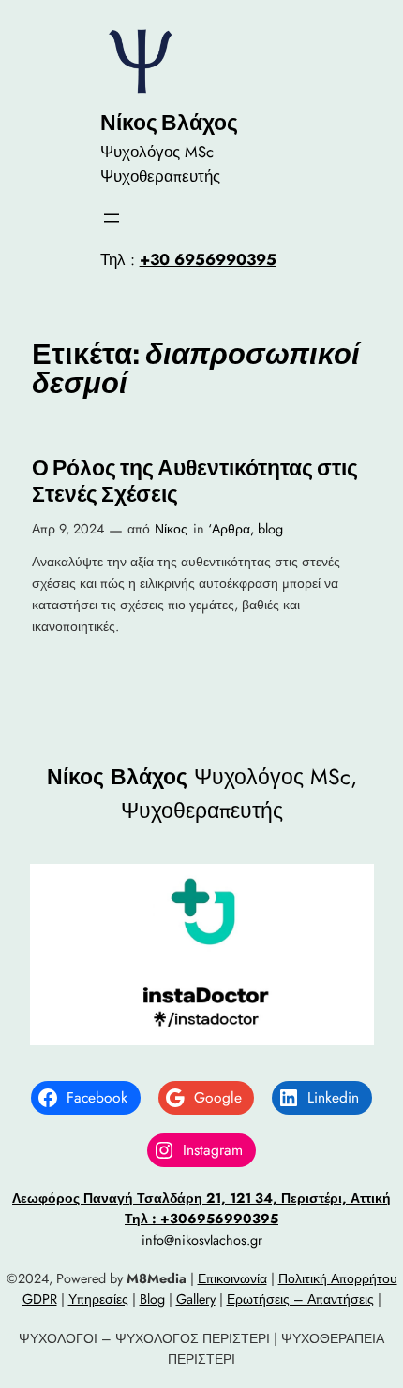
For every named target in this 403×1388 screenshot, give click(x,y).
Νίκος (171, 528)
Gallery (196, 1299)
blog (270, 528)
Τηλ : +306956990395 (201, 1218)
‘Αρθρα (229, 528)
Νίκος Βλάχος (169, 123)
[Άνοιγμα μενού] (111, 218)
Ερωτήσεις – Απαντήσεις (300, 1299)
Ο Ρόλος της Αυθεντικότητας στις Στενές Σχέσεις (195, 481)
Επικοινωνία (232, 1278)
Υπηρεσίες (98, 1299)
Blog (152, 1299)
